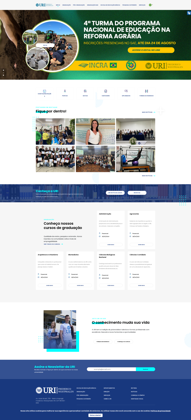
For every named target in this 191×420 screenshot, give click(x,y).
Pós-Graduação (79, 5)
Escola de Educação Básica (110, 5)
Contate (45, 45)
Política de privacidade (161, 411)
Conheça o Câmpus (138, 395)
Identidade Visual (137, 399)
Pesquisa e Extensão (129, 5)
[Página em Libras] (189, 13)
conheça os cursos (123, 341)
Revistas (137, 193)
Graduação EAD (92, 5)
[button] (152, 5)
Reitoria (134, 388)
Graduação (66, 5)
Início (58, 5)
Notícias (134, 392)
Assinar (145, 369)
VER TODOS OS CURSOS (52, 244)
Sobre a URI (107, 399)
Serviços (142, 5)
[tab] (3, 70)
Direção (106, 392)
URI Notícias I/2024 (115, 193)
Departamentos (109, 388)
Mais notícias (147, 112)
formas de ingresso (103, 341)
